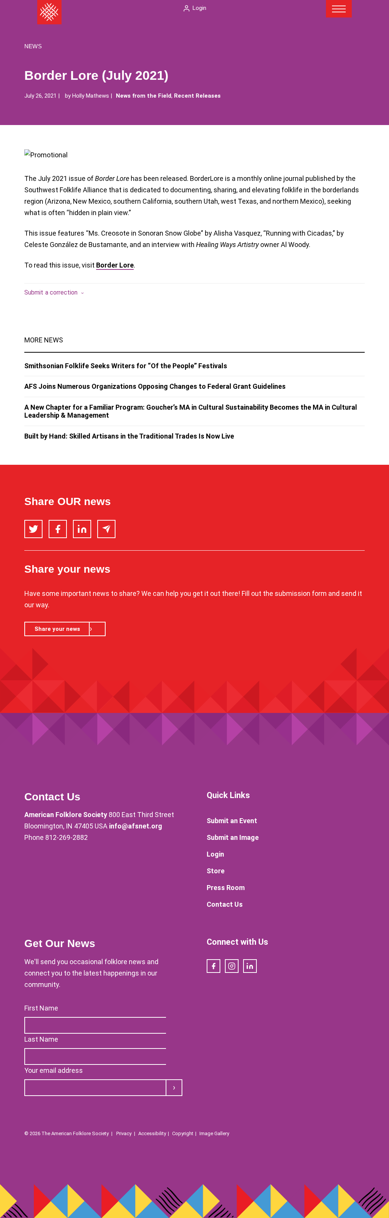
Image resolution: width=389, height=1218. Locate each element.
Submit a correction (51, 292)
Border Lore (115, 265)
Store (216, 871)
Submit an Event (232, 821)
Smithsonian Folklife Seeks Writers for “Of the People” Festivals (125, 366)
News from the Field (143, 95)
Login (199, 8)
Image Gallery (214, 1133)
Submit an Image (233, 837)
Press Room (226, 888)
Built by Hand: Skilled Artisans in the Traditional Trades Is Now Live (129, 436)
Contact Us (225, 904)
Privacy (123, 1133)
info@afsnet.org (135, 826)
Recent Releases (197, 95)
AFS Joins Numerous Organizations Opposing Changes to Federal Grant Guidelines (155, 386)
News (33, 46)
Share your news (57, 629)
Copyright (182, 1133)
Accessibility (152, 1133)
